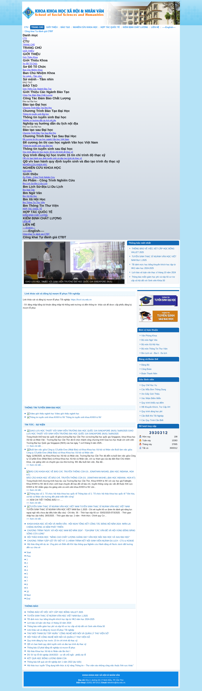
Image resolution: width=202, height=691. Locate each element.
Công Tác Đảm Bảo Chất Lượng (37, 95)
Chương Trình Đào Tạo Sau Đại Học (39, 133)
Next (29, 595)
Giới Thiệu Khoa (30, 57)
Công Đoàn (146, 369)
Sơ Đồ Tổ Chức (30, 63)
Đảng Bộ (145, 365)
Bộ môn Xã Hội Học (150, 344)
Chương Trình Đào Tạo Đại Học (37, 108)
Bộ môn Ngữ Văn (149, 340)
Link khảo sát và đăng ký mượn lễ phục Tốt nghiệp (52, 293)
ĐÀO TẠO (65, 27)
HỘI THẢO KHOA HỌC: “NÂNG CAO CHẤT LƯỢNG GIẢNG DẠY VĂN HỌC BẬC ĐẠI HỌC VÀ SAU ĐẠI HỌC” (78, 537)
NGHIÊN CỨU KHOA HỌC (85, 27)
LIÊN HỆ (155, 27)
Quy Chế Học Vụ (149, 385)
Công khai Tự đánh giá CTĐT (39, 31)
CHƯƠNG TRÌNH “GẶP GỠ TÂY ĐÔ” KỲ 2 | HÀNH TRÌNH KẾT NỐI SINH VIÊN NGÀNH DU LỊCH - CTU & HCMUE (80, 541)
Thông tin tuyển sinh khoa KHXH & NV (83, 417)
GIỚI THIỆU (52, 27)
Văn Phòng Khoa (149, 335)
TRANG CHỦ (37, 27)
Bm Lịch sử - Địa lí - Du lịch (154, 353)
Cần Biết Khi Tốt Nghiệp (152, 416)
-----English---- (168, 27)
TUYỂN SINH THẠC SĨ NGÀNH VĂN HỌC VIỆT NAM (105, 506)
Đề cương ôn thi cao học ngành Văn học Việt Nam (46, 139)
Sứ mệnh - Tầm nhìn (32, 76)
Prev (29, 556)
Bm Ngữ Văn (29, 190)
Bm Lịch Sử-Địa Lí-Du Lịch (35, 183)
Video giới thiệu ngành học (67, 413)
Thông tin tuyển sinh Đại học (36, 114)
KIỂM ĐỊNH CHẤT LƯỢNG (135, 27)
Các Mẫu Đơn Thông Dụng (153, 389)
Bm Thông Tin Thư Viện (34, 202)
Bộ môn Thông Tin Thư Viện (154, 349)
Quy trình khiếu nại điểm (152, 403)
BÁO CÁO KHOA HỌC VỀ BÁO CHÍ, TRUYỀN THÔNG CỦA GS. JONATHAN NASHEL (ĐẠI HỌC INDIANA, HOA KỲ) (81, 478)
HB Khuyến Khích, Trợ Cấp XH (155, 407)
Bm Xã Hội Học (30, 196)
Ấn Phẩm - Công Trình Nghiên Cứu (39, 177)
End (28, 599)
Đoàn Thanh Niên (149, 373)
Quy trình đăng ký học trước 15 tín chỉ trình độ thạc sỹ (48, 152)
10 (28, 591)
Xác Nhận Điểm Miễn (151, 398)
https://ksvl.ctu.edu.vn (81, 299)
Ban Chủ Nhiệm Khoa (32, 70)
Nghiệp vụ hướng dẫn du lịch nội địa (39, 120)
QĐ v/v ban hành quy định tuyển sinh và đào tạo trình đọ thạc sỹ (52, 158)
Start (29, 552)
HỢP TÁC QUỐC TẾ (110, 27)
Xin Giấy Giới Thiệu (150, 394)
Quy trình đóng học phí (151, 411)
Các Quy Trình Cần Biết (152, 420)
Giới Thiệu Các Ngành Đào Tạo (37, 89)
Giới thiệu (27, 171)
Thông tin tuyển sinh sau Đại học (38, 145)
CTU (26, 27)
